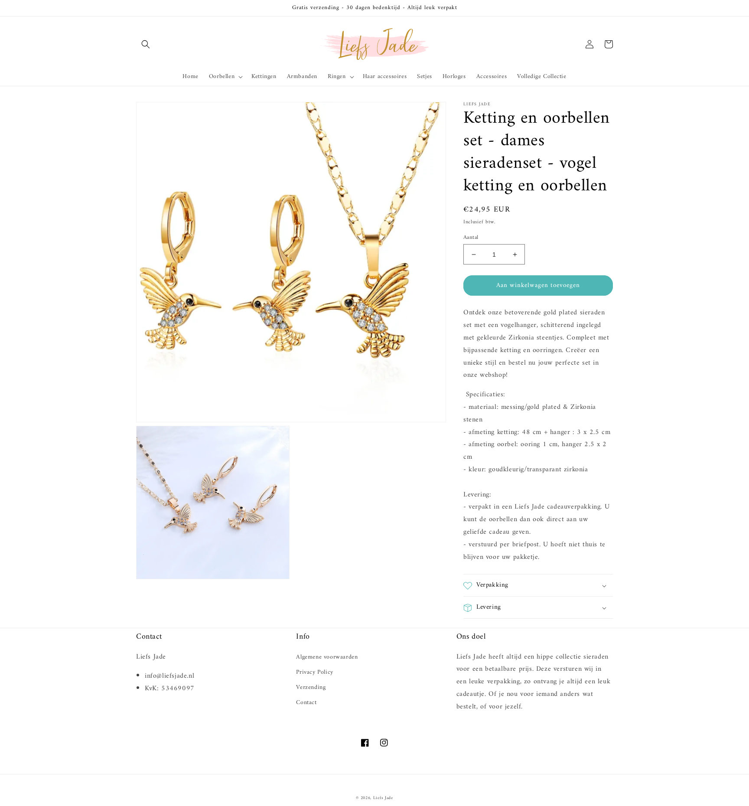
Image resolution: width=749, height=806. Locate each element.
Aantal (470, 237)
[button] (145, 44)
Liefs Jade (383, 798)
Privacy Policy (314, 672)
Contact (306, 702)
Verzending (311, 687)
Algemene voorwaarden (327, 657)
